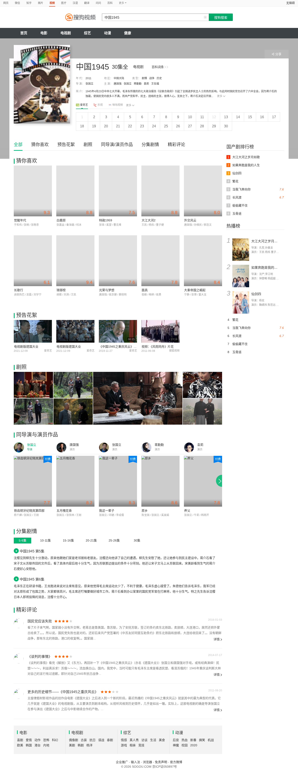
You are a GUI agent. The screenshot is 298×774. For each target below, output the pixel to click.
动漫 (107, 33)
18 (82, 126)
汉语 (75, 3)
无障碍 (290, 3)
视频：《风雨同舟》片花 (158, 346)
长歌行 (18, 290)
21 (118, 126)
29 (214, 126)
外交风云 (190, 220)
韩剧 (81, 745)
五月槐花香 (64, 510)
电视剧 (65, 33)
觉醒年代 (20, 220)
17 (274, 117)
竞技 (141, 745)
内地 (46, 745)
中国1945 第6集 (32, 579)
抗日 (92, 740)
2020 (193, 745)
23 (142, 126)
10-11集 (45, 540)
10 (190, 117)
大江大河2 (149, 220)
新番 (193, 740)
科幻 (55, 740)
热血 (185, 740)
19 (94, 126)
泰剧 (110, 740)
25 (166, 126)
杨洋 (89, 745)
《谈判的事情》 (39, 656)
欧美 (20, 745)
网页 (6, 3)
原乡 (145, 510)
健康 (127, 33)
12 (214, 117)
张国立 (89, 83)
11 (202, 117)
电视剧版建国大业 (26, 346)
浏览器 (147, 762)
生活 (153, 740)
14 (238, 117)
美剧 (72, 745)
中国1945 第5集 (32, 551)
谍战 (101, 740)
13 (226, 117)
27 (190, 126)
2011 (88, 78)
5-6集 (22, 540)
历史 (159, 78)
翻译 (86, 3)
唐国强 (118, 83)
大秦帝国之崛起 (195, 290)
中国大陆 (119, 78)
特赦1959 (105, 220)
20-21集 (91, 540)
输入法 (135, 762)
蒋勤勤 (138, 83)
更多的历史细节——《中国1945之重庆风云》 (62, 692)
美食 (162, 740)
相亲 (133, 745)
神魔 (176, 745)
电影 (43, 33)
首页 (23, 33)
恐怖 (46, 740)
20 (106, 126)
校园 (185, 745)
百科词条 (158, 67)
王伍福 (155, 83)
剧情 (144, 78)
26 (178, 126)
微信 (17, 3)
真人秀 (134, 740)
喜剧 (20, 740)
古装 (84, 740)
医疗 (63, 3)
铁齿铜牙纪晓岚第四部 (29, 510)
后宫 (176, 740)
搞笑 (202, 740)
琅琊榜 (61, 290)
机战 (211, 740)
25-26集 (114, 540)
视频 (52, 3)
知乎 (29, 3)
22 (130, 126)
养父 (187, 510)
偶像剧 (73, 740)
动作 (37, 740)
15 (250, 117)
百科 (110, 3)
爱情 (29, 740)
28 (202, 126)
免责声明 (161, 762)
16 (262, 117)
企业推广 (122, 762)
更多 (219, 96)
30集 (137, 540)
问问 (98, 3)
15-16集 (68, 540)
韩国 (29, 745)
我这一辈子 (106, 510)
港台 (37, 745)
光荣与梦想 (106, 290)
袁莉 (146, 83)
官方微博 (176, 762)
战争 (151, 78)
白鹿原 (61, 220)
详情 (217, 639)
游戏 (124, 745)
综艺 (87, 33)
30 (226, 126)
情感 (124, 740)
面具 (145, 290)
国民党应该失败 (39, 621)
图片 (40, 3)
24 (154, 126)
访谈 (144, 740)
